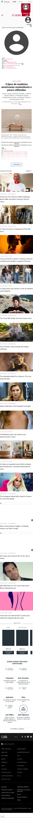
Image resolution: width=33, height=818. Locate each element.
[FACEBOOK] (21, 737)
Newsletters (14, 67)
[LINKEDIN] (27, 737)
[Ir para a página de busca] (31, 26)
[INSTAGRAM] (24, 737)
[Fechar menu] (13, 27)
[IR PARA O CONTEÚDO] (19, 737)
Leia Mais (16, 164)
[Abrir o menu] (2, 15)
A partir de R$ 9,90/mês (8, 652)
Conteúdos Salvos (18, 63)
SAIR (26, 15)
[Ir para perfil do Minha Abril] (16, 59)
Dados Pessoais (16, 65)
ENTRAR (25, 13)
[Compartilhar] (5, 149)
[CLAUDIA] (16, 16)
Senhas (11, 66)
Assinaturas (14, 62)
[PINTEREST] (30, 737)
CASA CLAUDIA (16, 81)
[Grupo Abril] (2, 2)
